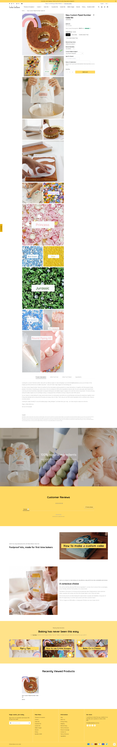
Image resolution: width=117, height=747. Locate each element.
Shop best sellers (68, 3)
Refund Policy (64, 725)
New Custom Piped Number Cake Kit (30, 696)
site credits (18, 744)
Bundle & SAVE (91, 6)
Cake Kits (46, 6)
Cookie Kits (62, 6)
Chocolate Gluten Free (72, 38)
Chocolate (74, 34)
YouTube (35, 635)
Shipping (62, 723)
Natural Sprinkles (70, 46)
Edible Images (70, 6)
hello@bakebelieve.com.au (92, 723)
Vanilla (68, 34)
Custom (39, 6)
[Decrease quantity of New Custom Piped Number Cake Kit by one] (67, 72)
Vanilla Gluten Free (83, 34)
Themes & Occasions (29, 6)
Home (23, 10)
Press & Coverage (65, 729)
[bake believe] (14, 7)
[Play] (83, 545)
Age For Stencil (69, 56)
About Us (63, 719)
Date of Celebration (71, 62)
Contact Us (63, 732)
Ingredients (63, 736)
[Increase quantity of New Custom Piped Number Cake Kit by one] (72, 72)
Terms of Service (65, 727)
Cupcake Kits (54, 6)
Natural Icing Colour (71, 42)
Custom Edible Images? (72, 51)
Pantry (83, 6)
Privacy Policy (64, 721)
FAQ (62, 717)
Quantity (68, 69)
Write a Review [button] (90, 507)
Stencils (78, 6)
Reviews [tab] (25, 509)
